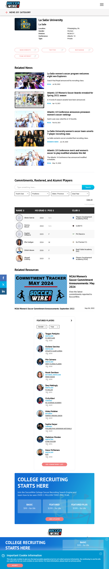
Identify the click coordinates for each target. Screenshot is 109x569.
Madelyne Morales (53, 437)
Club (75, 210)
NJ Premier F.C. (81, 242)
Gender (41, 327)
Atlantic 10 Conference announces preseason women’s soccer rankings (68, 113)
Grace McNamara (52, 450)
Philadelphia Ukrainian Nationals (58, 428)
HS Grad (39, 210)
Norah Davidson (52, 372)
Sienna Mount (27, 226)
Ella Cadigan (28, 242)
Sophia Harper (51, 424)
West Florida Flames (53, 364)
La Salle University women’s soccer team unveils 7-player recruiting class (70, 132)
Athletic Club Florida (53, 351)
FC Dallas (49, 390)
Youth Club (20, 194)
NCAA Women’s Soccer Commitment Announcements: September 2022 (44, 308)
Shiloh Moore (29, 250)
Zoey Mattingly (51, 385)
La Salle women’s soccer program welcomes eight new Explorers (68, 75)
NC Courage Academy (53, 403)
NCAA (49, 84)
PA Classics (80, 234)
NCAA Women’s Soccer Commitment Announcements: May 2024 (81, 282)
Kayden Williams (27, 234)
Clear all (90, 200)
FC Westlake (50, 338)
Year (52, 327)
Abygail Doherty (27, 258)
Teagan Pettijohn (52, 333)
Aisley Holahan (51, 411)
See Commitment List (54, 464)
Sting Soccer (50, 441)
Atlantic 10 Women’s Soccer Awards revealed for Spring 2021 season (70, 94)
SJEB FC (79, 226)
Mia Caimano (50, 359)
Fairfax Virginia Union (53, 416)
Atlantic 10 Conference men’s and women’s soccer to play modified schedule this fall (67, 151)
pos (50, 210)
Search (88, 187)
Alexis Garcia (29, 218)
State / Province (58, 194)
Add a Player (54, 519)
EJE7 (47, 454)
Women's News (52, 142)
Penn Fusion (50, 377)
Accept (15, 565)
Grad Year (75, 194)
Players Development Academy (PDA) (84, 218)
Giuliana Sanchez (52, 346)
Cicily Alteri (50, 398)
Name (19, 210)
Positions (35, 194)
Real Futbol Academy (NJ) (84, 250)
